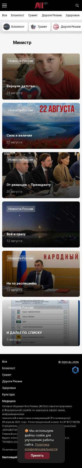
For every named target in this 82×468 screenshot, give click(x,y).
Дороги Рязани (52, 15)
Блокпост (17, 15)
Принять (37, 455)
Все (4, 15)
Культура (8, 394)
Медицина (9, 401)
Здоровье (72, 15)
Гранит (33, 15)
